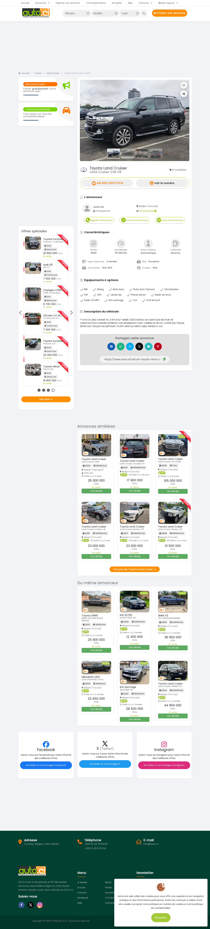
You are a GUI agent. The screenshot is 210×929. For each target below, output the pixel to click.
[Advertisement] (105, 45)
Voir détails (96, 490)
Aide (130, 3)
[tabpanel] (46, 301)
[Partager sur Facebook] (111, 346)
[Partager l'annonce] (183, 93)
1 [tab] (39, 390)
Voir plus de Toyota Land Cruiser (133, 569)
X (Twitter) (111, 897)
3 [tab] (48, 390)
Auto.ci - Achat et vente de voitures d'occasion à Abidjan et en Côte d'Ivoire (36, 13)
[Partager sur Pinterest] (158, 346)
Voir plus (45, 399)
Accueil (25, 3)
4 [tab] (53, 390)
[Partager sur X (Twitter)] (139, 346)
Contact (82, 892)
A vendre (82, 882)
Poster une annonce (171, 13)
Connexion (111, 902)
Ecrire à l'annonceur (137, 220)
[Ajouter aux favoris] (183, 85)
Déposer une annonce (68, 3)
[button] (88, 120)
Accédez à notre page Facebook (46, 765)
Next (70, 312)
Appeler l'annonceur (101, 220)
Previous (21, 312)
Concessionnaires (96, 3)
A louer (81, 887)
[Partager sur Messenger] (130, 346)
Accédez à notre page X (105, 763)
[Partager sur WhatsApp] (121, 346)
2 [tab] (43, 390)
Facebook (82, 897)
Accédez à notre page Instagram (164, 765)
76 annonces (146, 211)
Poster (108, 887)
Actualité (117, 3)
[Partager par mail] (148, 346)
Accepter (161, 917)
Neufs (108, 882)
